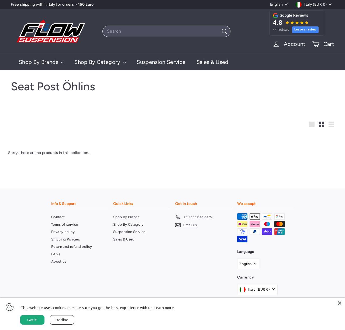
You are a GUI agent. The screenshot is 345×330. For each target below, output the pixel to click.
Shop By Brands (39, 62)
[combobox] (166, 31)
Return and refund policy (71, 247)
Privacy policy (63, 232)
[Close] (339, 303)
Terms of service (64, 224)
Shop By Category (98, 62)
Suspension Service (161, 62)
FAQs (55, 254)
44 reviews (281, 30)
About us (58, 261)
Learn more (164, 307)
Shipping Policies (65, 239)
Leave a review (305, 29)
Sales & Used (212, 62)
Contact (58, 217)
